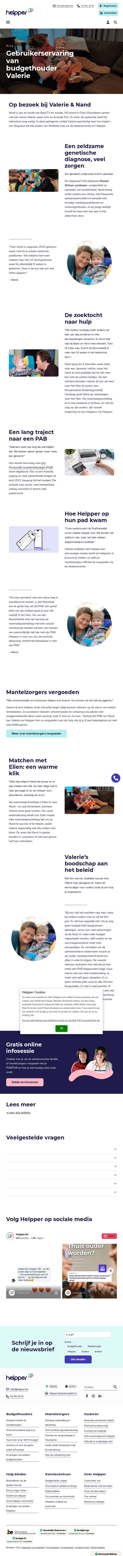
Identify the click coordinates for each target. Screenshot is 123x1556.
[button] (61, 1149)
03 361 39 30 (87, 5)
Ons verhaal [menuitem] (90, 1496)
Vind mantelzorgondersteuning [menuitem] (61, 1430)
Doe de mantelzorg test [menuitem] (58, 1454)
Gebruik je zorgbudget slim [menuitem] (98, 1441)
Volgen (111, 1236)
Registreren (110, 6)
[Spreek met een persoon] (115, 778)
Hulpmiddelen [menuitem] (52, 1491)
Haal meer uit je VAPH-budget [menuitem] (22, 1439)
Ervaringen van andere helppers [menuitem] (18, 1508)
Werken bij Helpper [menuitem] (94, 1501)
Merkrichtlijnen (98, 1547)
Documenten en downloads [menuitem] (60, 1496)
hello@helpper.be (65, 5)
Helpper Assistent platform (63, 1393)
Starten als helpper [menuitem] (16, 1495)
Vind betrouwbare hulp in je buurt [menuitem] (20, 1432)
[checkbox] (88, 1349)
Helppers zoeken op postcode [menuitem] (56, 1504)
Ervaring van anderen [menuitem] (95, 1430)
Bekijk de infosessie (25, 1082)
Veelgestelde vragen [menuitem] (56, 1480)
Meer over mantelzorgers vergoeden (36, 733)
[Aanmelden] (108, 22)
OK (61, 1028)
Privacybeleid (52, 1547)
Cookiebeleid (67, 1547)
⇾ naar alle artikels (18, 1112)
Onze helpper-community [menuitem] (19, 1500)
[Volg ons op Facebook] (87, 1396)
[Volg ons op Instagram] (93, 1396)
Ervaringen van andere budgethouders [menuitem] (18, 1457)
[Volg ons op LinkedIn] (100, 1396)
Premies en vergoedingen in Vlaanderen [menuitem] (60, 1437)
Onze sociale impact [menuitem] (95, 1491)
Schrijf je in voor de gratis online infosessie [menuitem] (19, 1447)
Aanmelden (110, 13)
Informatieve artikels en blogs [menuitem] (61, 1485)
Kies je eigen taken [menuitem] (16, 1490)
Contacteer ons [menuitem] (92, 1480)
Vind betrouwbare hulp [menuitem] (96, 1425)
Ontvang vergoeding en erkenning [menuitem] (57, 1422)
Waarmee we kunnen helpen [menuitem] (99, 1420)
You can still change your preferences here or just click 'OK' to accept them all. (61, 1020)
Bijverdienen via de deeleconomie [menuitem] (16, 1483)
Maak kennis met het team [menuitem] (98, 1485)
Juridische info (82, 1547)
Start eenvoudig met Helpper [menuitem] (99, 1436)
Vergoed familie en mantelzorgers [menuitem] (16, 1422)
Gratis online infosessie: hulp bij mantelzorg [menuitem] (60, 1447)
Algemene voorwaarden (33, 1547)
